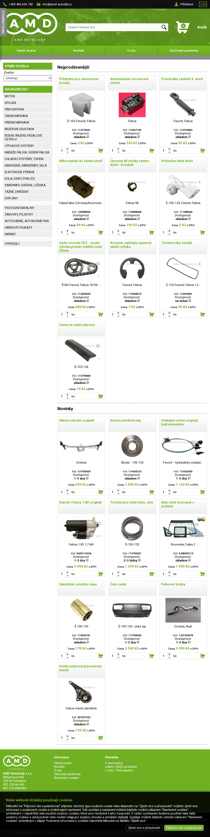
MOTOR (10, 96)
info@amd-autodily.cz (57, 4)
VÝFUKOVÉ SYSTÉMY (19, 146)
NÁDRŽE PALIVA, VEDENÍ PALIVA (27, 152)
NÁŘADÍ (10, 234)
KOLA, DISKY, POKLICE (20, 178)
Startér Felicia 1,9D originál (80, 502)
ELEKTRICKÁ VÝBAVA (19, 172)
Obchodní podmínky (183, 50)
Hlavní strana (26, 50)
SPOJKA (10, 103)
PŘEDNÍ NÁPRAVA (17, 122)
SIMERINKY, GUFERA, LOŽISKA (25, 185)
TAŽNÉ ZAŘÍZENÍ (16, 192)
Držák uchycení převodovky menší (80, 668)
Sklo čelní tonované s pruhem (177, 504)
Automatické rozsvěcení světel (129, 81)
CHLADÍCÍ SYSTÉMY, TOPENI (24, 159)
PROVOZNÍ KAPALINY (19, 208)
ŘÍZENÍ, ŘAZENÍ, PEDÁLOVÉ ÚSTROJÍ (23, 137)
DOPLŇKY (11, 198)
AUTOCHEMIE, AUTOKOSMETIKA (27, 221)
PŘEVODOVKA (14, 109)
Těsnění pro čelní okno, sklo (131, 502)
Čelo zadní (118, 584)
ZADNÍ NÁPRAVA (16, 116)
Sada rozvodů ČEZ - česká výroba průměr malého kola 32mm (80, 247)
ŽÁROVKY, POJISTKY (19, 214)
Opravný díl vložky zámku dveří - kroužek (129, 163)
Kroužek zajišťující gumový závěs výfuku (130, 245)
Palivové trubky (173, 584)
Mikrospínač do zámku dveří (81, 161)
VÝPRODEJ (12, 244)
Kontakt (78, 50)
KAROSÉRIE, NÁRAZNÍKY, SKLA (26, 165)
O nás (131, 50)
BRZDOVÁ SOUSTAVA (19, 129)
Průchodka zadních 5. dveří (182, 79)
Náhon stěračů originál (76, 420)
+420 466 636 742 (21, 4)
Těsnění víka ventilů (176, 243)
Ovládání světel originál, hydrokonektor (179, 422)
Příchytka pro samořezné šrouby (78, 81)
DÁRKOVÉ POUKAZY (18, 227)
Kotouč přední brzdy (125, 420)
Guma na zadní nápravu (77, 325)
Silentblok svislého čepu (78, 584)
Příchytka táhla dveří (177, 161)
